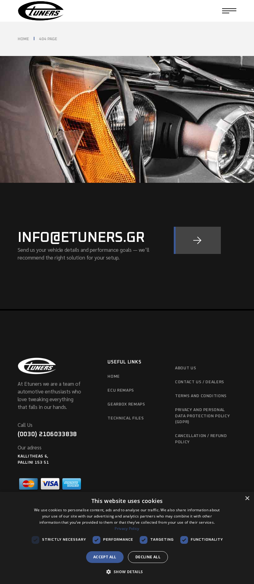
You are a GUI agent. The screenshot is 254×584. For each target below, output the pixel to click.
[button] (127, 572)
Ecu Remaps (120, 391)
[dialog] (127, 538)
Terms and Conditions (201, 396)
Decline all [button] (147, 557)
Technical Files (125, 418)
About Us (185, 368)
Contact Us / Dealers (199, 382)
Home (113, 377)
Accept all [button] (104, 557)
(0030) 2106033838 (47, 434)
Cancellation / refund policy (201, 439)
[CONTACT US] (197, 240)
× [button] (247, 498)
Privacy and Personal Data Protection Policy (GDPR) (202, 416)
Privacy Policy (127, 528)
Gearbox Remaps (126, 404)
